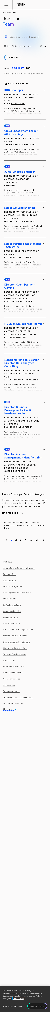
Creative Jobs (9, 660)
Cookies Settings (13, 1006)
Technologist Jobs (11, 691)
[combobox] (4, 46)
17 (36, 539)
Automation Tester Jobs (14, 666)
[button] (7, 125)
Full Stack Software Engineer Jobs (18, 629)
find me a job (10, 512)
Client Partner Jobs (11, 679)
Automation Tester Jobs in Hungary (19, 568)
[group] (25, 102)
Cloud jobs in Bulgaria (13, 673)
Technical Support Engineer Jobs (18, 697)
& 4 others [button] (28, 221)
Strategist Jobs (9, 599)
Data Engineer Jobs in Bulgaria (16, 642)
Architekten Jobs (10, 617)
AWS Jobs (7, 562)
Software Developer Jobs (14, 654)
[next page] (43, 540)
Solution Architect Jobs (13, 703)
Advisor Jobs (9, 685)
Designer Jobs (9, 580)
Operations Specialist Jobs (15, 648)
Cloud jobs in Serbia (12, 611)
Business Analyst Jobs (13, 586)
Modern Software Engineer (15, 636)
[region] (25, 999)
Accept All (37, 1006)
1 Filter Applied (19, 83)
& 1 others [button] (18, 104)
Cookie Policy (18, 998)
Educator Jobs (9, 574)
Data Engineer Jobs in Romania (17, 593)
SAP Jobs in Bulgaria (12, 605)
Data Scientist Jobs (11, 623)
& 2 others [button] (22, 298)
